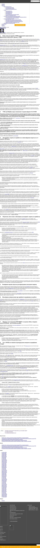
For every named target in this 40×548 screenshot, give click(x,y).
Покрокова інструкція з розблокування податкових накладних (12, 439)
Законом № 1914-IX (26, 222)
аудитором (32, 197)
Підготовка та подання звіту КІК (9, 23)
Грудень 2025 (4, 459)
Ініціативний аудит (9, 12)
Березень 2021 (4, 491)
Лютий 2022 (4, 482)
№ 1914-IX (28, 286)
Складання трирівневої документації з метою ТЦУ (14, 21)
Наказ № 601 (14, 146)
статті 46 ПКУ (7, 194)
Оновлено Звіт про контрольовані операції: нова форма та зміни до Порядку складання (16, 441)
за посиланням (15, 135)
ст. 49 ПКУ (9, 386)
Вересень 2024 (4, 472)
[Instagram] (12, 523)
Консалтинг (12, 516)
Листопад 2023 (4, 479)
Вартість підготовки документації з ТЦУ (12, 22)
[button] (18, 508)
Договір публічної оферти (3, 537)
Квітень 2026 (4, 455)
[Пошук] (39, 1)
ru (2, 30)
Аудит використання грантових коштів (12, 14)
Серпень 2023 (4, 481)
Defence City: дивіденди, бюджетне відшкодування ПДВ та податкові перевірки (15, 437)
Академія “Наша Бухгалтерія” (2, 533)
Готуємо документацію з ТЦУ (9, 18)
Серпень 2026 (4, 452)
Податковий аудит (13, 506)
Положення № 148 (10, 365)
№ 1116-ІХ (32, 155)
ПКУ (30, 59)
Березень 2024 (4, 475)
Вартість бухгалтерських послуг (11, 9)
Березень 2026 (4, 456)
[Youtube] (13, 523)
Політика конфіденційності (3, 539)
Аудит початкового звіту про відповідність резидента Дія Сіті (16, 17)
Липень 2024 (4, 473)
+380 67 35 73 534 (3, 27)
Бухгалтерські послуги (7, 6)
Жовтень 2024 (4, 471)
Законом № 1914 (2, 59)
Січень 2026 (4, 458)
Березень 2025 (4, 467)
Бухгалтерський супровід (10, 8)
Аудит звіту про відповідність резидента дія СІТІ (17, 511)
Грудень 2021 (4, 483)
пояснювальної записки (9, 232)
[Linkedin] (15, 523)
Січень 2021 (4, 492)
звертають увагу (11, 288)
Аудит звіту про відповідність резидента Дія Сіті (12, 16)
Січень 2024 (4, 477)
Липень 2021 (4, 488)
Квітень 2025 (4, 466)
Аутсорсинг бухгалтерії (10, 7)
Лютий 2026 (4, 457)
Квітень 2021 (4, 490)
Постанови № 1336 (17, 379)
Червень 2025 (4, 464)
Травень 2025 (4, 465)
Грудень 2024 (4, 469)
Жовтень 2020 (4, 495)
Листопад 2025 (4, 460)
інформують (22, 299)
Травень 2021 (4, 489)
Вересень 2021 (4, 486)
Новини (3, 500)
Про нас (3, 4)
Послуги (3, 5)
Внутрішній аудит (9, 13)
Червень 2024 (4, 474)
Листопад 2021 (4, 484)
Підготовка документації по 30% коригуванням (14, 20)
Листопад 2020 (4, 494)
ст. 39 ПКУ (31, 167)
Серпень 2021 (4, 487)
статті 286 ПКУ (20, 290)
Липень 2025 (4, 463)
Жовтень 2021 (4, 485)
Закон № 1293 (25, 150)
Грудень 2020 (4, 493)
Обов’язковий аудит (9, 11)
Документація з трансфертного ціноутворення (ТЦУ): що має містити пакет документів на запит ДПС (19, 438)
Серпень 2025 (4, 462)
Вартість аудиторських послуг (11, 15)
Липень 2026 (4, 453)
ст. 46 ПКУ (7, 209)
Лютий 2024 (4, 476)
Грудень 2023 (4, 478)
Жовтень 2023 (4, 480)
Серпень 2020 (4, 496)
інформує (23, 40)
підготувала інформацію (17, 325)
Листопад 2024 (4, 470)
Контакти (3, 25)
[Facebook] (10, 523)
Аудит (5, 10)
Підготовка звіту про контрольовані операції (13, 19)
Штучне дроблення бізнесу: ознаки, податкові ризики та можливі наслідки (14, 440)
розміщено (24, 218)
